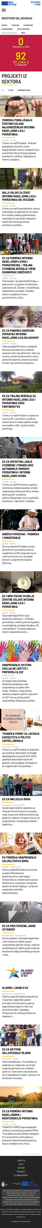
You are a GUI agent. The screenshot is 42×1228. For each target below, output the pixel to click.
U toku (10, 90)
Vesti (21, 1164)
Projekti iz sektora (9, 33)
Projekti (21, 1172)
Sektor (4, 25)
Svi (3, 90)
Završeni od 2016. (24, 90)
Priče (23, 33)
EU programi (28, 25)
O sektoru (15, 25)
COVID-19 (21, 1161)
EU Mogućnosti (7, 29)
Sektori (21, 1168)
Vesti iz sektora (23, 29)
